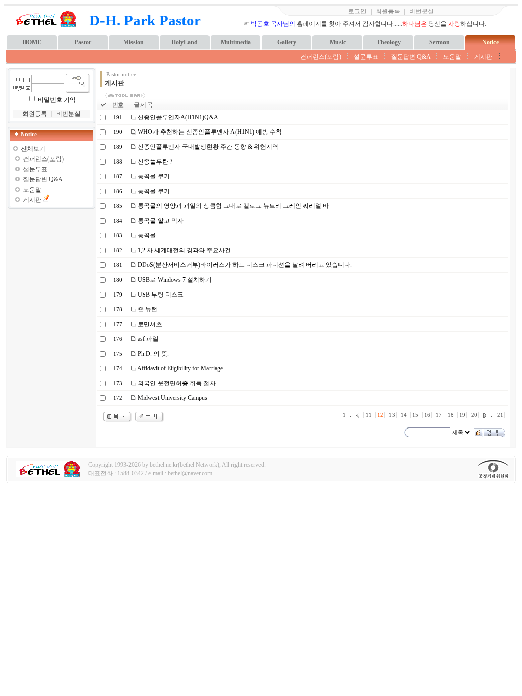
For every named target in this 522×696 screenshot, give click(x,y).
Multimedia (236, 42)
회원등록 (388, 11)
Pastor (82, 42)
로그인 (357, 11)
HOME (31, 42)
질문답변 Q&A (410, 56)
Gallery (286, 42)
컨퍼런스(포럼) (320, 56)
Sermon (439, 42)
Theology (389, 42)
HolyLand (184, 42)
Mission (133, 42)
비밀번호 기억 (57, 99)
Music (338, 42)
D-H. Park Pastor (145, 20)
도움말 (452, 56)
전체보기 (33, 148)
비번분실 (421, 11)
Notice (490, 42)
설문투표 (366, 56)
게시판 (483, 56)
